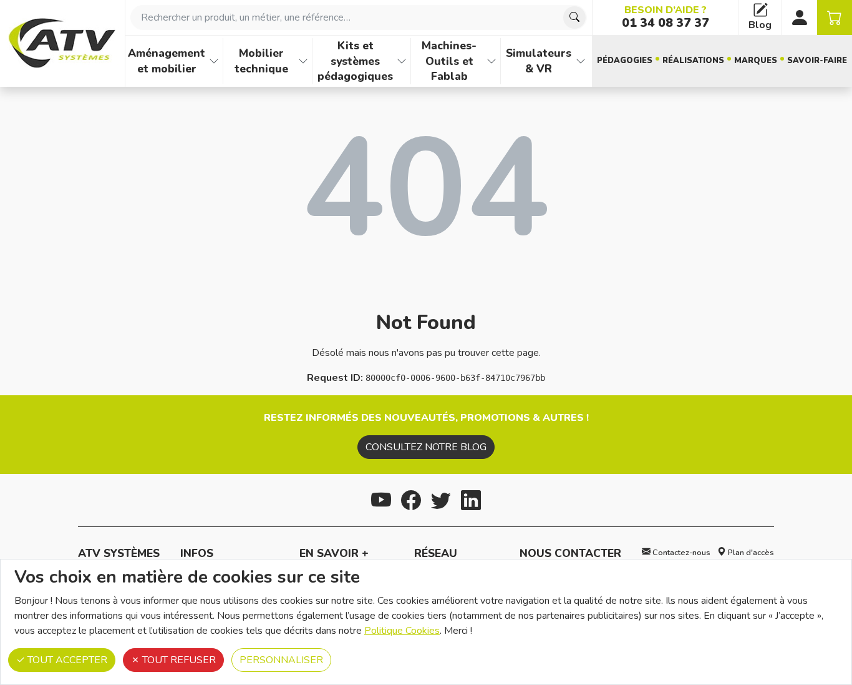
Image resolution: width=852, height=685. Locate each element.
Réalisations (693, 60)
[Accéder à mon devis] (834, 17)
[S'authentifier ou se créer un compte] (800, 17)
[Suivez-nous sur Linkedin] (471, 498)
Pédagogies (624, 60)
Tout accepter (66, 660)
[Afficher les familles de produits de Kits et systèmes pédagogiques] (401, 61)
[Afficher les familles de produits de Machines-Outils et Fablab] (491, 61)
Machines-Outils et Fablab (449, 61)
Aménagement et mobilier (166, 61)
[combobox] (358, 17)
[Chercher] (574, 17)
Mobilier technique (261, 61)
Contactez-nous (680, 552)
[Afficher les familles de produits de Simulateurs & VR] (580, 61)
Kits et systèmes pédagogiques (355, 61)
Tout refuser (178, 660)
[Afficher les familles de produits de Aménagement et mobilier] (214, 61)
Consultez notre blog (426, 447)
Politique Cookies (402, 631)
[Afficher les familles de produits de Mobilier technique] (303, 61)
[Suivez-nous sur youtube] (381, 498)
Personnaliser (281, 660)
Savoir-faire (817, 60)
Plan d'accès (750, 552)
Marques (755, 60)
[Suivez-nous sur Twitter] (441, 498)
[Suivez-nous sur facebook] (411, 498)
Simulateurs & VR (538, 61)
